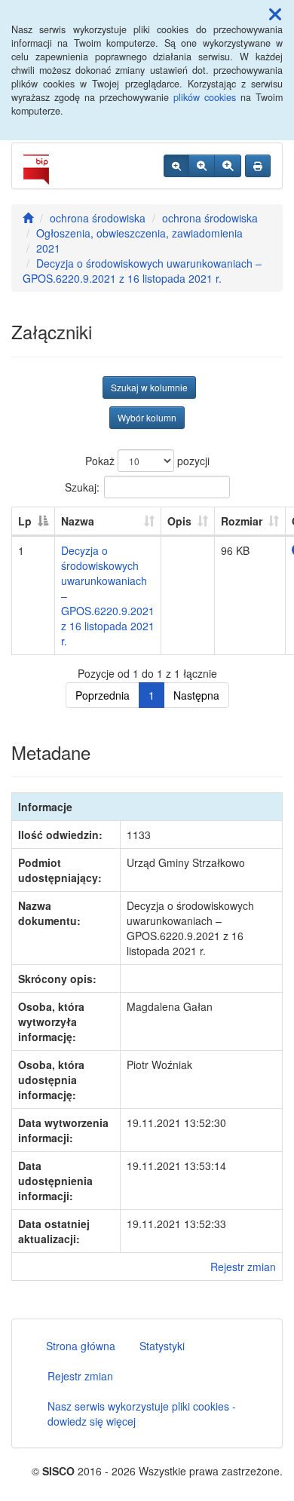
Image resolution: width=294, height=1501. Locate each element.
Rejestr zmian (243, 1266)
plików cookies (204, 97)
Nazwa (77, 520)
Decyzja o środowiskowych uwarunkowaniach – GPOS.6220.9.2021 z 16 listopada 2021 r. (142, 271)
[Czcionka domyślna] (176, 166)
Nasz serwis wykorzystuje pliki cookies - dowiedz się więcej (141, 1413)
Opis (179, 520)
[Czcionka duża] (227, 166)
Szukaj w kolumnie (149, 387)
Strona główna (80, 1345)
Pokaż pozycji (147, 460)
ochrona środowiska (97, 217)
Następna (196, 695)
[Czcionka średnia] (201, 166)
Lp (25, 520)
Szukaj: (82, 486)
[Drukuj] (258, 166)
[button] (275, 13)
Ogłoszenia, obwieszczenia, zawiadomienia (139, 232)
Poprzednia (102, 695)
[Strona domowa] (28, 217)
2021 (48, 248)
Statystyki (162, 1345)
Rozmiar (241, 520)
